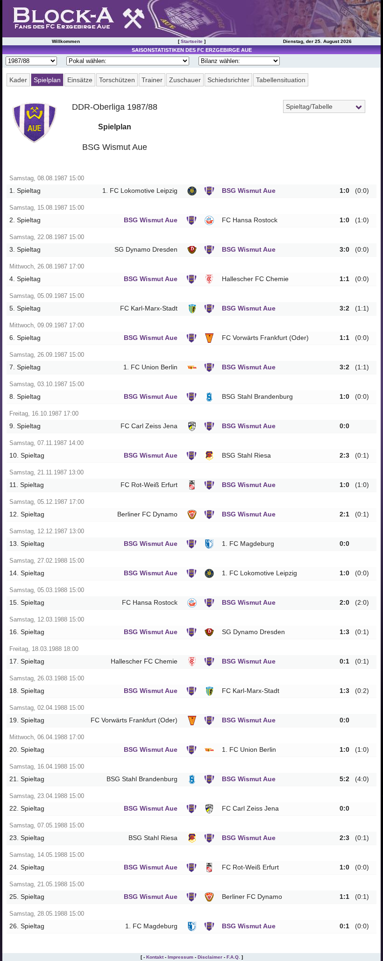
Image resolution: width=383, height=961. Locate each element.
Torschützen (117, 80)
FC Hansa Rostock (249, 220)
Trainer (152, 80)
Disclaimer (210, 957)
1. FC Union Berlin (150, 367)
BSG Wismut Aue (249, 190)
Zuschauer (185, 80)
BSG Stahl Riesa (246, 455)
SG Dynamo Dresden (145, 249)
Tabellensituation (280, 80)
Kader (18, 80)
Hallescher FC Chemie (255, 279)
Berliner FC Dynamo (147, 514)
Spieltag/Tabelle (309, 106)
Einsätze (79, 80)
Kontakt (154, 957)
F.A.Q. (233, 957)
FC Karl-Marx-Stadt (148, 308)
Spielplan (47, 80)
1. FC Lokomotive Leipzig (139, 190)
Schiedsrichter (228, 80)
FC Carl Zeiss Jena (149, 426)
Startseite (192, 41)
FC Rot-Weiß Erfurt (149, 484)
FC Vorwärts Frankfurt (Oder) (265, 337)
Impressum (180, 957)
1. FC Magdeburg (248, 543)
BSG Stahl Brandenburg (257, 396)
